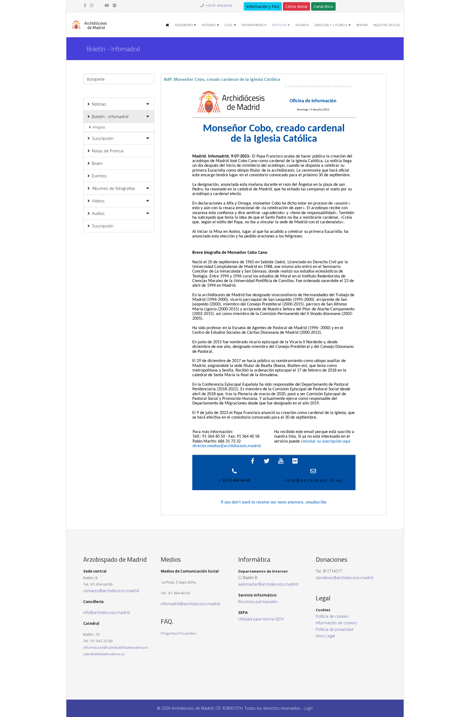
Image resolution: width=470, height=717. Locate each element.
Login (308, 708)
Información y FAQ (262, 6)
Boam (97, 163)
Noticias (279, 25)
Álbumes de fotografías (113, 188)
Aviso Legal (325, 635)
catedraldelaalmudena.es (104, 653)
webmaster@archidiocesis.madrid (268, 584)
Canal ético (323, 6)
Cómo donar (296, 6)
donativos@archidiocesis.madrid (344, 577)
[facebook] (85, 5)
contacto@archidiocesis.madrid (111, 590)
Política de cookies (332, 616)
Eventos (99, 175)
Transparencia (254, 25)
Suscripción (102, 138)
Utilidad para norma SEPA (261, 619)
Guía (229, 25)
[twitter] (99, 5)
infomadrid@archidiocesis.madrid (190, 603)
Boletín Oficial (387, 25)
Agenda (302, 25)
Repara (362, 25)
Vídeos (98, 200)
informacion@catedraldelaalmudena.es (115, 647)
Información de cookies (336, 622)
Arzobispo (184, 25)
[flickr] (114, 5)
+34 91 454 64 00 (219, 5)
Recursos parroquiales (258, 601)
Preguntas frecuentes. (179, 633)
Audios (98, 213)
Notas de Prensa (107, 150)
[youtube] (107, 5)
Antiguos (99, 127)
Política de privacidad (334, 629)
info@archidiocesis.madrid (106, 612)
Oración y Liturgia (331, 25)
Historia (209, 25)
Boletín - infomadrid (110, 116)
